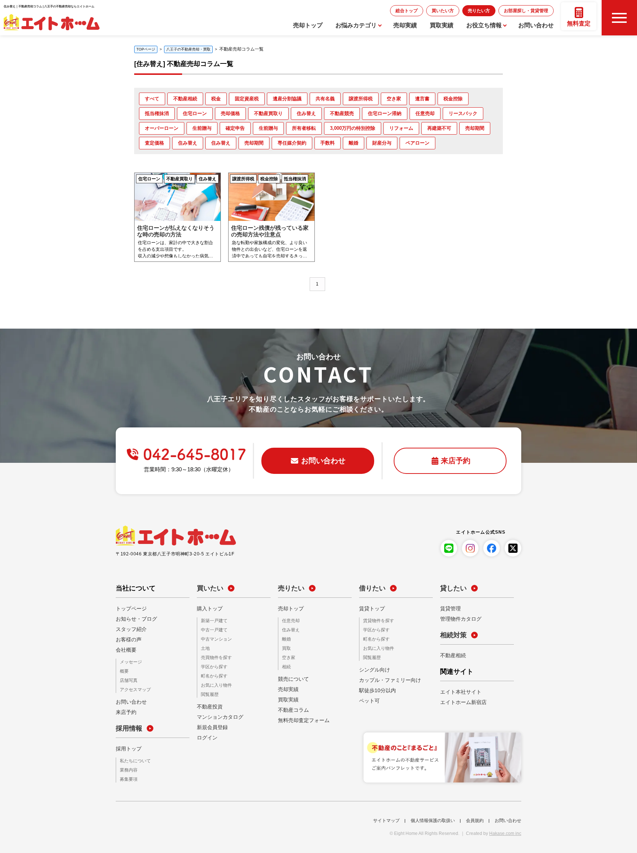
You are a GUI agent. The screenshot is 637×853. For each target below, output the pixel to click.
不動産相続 (185, 98)
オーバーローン (161, 128)
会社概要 (124, 649)
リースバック (463, 113)
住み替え (306, 113)
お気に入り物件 (214, 683)
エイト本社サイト (458, 691)
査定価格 (154, 143)
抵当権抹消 (157, 113)
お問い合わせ (536, 25)
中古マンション (214, 639)
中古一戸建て (212, 630)
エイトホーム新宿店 (460, 702)
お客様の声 (127, 639)
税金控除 (453, 98)
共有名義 (325, 98)
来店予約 (124, 711)
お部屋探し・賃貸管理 (533, 10)
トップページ (129, 608)
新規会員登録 (210, 724)
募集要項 (127, 778)
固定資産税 (247, 98)
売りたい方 (497, 10)
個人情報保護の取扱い (433, 818)
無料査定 (579, 23)
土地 (204, 647)
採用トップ (127, 747)
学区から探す (212, 665)
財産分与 (381, 143)
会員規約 (475, 818)
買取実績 (441, 25)
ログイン (206, 734)
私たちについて (133, 760)
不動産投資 (208, 703)
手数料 (327, 143)
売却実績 (405, 25)
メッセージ (129, 662)
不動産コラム (291, 708)
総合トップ (439, 10)
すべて (152, 98)
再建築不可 (439, 128)
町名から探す (212, 674)
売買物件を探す (214, 656)
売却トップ (308, 25)
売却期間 (474, 128)
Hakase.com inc (505, 831)
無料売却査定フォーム (300, 718)
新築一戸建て (212, 621)
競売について (291, 677)
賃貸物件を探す (376, 621)
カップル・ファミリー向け (385, 678)
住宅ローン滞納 (384, 113)
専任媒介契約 (292, 143)
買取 (285, 647)
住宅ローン (195, 113)
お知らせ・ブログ (133, 618)
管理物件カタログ (458, 618)
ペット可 (368, 699)
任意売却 (425, 113)
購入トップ (208, 608)
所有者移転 (304, 128)
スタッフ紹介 (129, 629)
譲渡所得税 (361, 98)
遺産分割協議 (287, 98)
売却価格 (230, 113)
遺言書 (422, 98)
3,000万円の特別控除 (352, 128)
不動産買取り (268, 113)
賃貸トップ (370, 608)
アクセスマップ (133, 689)
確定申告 (235, 128)
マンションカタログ (217, 714)
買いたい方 (468, 10)
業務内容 (127, 769)
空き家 (394, 98)
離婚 (353, 143)
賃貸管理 (449, 608)
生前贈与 (202, 128)
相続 (285, 665)
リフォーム (401, 128)
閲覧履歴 (208, 692)
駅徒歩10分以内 (375, 688)
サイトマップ (386, 818)
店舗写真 (127, 680)
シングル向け (372, 668)
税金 (216, 98)
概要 (123, 671)
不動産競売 (342, 113)
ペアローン (417, 143)
